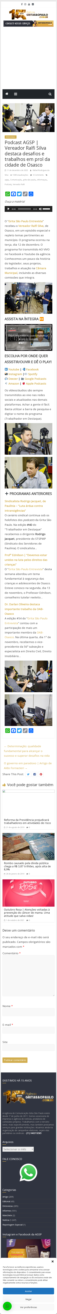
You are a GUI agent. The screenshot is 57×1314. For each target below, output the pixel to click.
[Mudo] (40, 208)
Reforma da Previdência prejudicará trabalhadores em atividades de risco (27, 821)
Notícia (5, 1220)
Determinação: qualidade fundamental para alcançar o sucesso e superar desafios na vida (27, 751)
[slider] (47, 208)
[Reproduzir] (8, 208)
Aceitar (28, 1291)
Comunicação (16, 180)
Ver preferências (28, 1307)
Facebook (32, 369)
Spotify (32, 374)
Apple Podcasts (36, 383)
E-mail (7, 1025)
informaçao (42, 180)
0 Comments (38, 175)
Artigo (5, 1196)
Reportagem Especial (12, 1224)
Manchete (7, 1215)
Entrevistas (10, 137)
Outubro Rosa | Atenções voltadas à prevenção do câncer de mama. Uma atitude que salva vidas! (27, 913)
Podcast (8, 184)
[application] (28, 209)
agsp (7, 180)
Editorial (6, 1201)
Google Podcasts (35, 378)
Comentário (11, 953)
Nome (7, 1006)
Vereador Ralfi (19, 184)
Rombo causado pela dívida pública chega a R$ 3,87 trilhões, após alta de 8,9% (27, 866)
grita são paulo (29, 180)
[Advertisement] (28, 59)
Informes (6, 1210)
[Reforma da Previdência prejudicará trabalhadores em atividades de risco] (28, 792)
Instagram (15, 374)
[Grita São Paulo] (6, 94)
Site (5, 1042)
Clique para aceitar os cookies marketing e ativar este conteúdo (28, 337)
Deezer (13, 378)
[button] (52, 1261)
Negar (28, 1299)
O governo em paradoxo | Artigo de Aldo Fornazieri (28, 765)
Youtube (13, 369)
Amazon (13, 383)
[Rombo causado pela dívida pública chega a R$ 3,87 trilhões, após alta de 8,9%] (28, 835)
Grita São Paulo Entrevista (25, 569)
